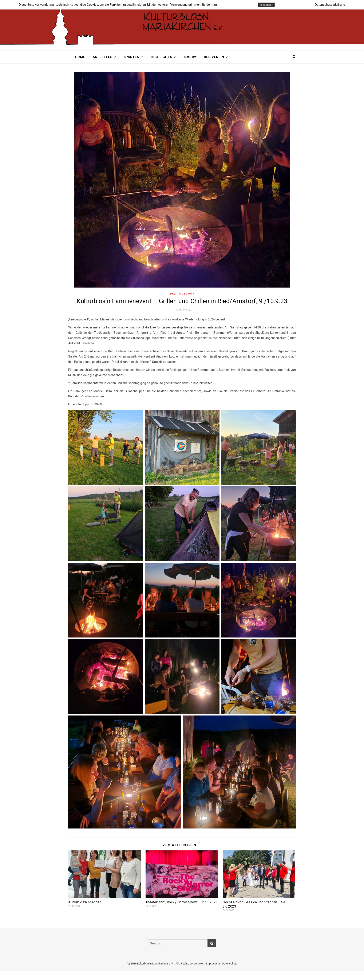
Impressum (213, 963)
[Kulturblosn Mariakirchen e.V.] (182, 20)
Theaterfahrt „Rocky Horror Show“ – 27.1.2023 (182, 902)
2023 (173, 293)
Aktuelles (102, 57)
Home (80, 57)
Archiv (189, 57)
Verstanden (266, 4)
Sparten (131, 57)
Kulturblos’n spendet (84, 902)
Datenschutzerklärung (330, 5)
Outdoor (187, 293)
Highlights (161, 57)
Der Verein (214, 57)
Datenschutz (229, 963)
